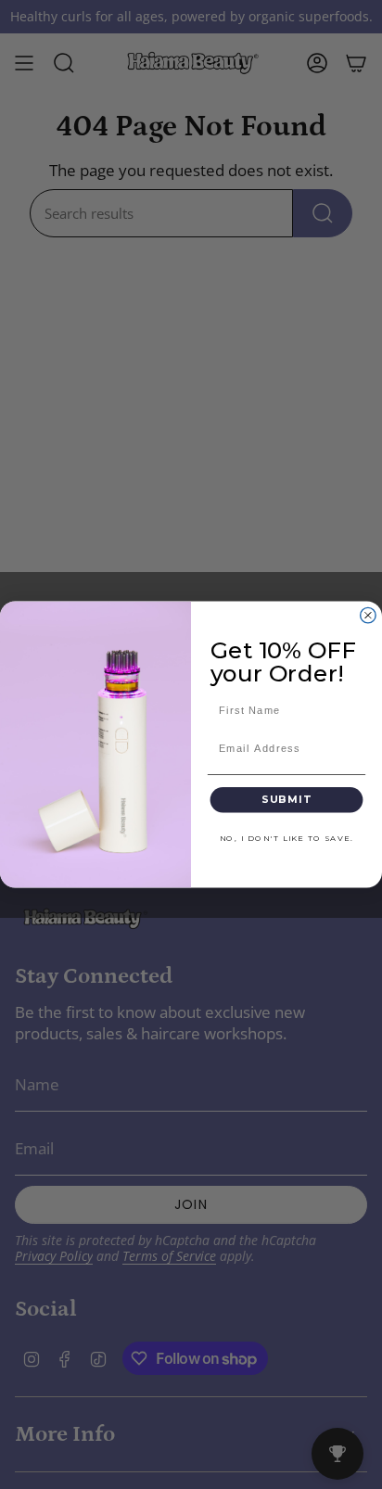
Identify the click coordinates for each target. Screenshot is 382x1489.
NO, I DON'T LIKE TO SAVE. (286, 838)
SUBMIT (286, 800)
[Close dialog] (368, 614)
